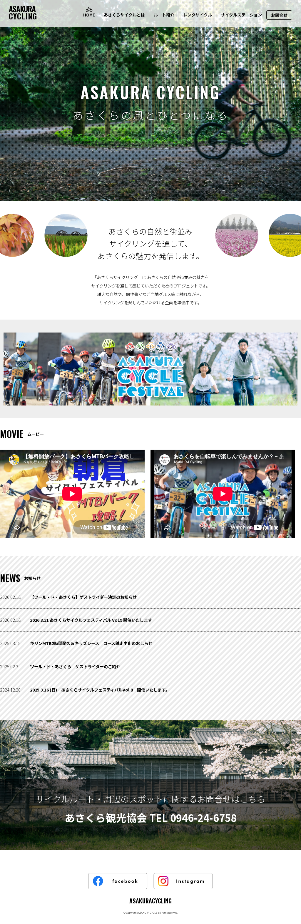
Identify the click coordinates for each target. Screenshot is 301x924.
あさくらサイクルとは (124, 15)
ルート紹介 (164, 15)
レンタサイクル (197, 15)
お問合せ (279, 15)
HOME (89, 15)
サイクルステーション (241, 15)
